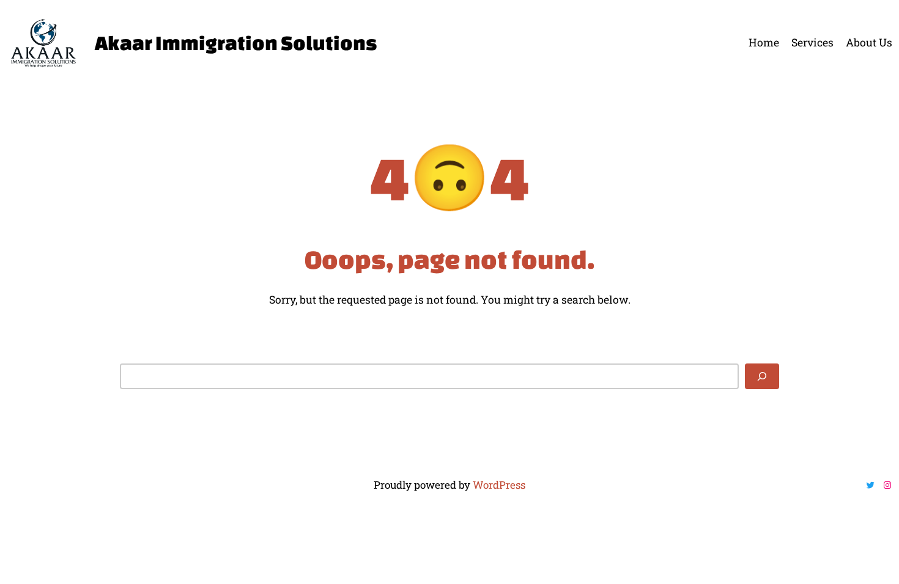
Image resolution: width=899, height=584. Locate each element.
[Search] (762, 376)
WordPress (499, 485)
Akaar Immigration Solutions (236, 42)
